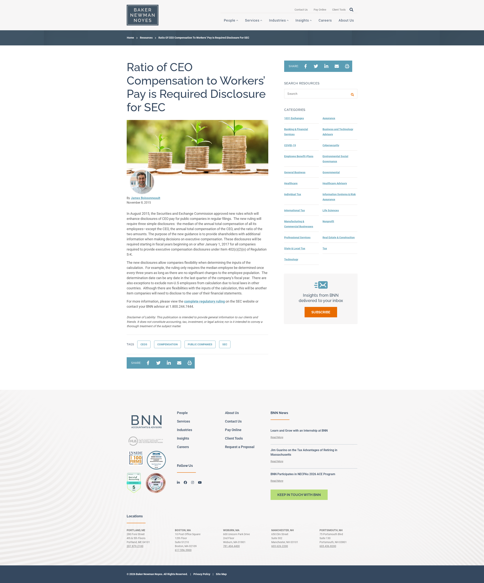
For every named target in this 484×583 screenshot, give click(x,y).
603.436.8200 (328, 546)
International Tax (294, 210)
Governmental (331, 172)
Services (252, 20)
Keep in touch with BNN (299, 495)
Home (130, 37)
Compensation (167, 344)
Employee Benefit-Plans (298, 156)
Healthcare (291, 183)
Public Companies (200, 344)
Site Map (221, 574)
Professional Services (297, 237)
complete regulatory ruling (204, 301)
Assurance (329, 118)
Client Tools (339, 9)
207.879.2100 (135, 546)
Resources (146, 37)
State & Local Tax (294, 248)
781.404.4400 (231, 546)
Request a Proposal (239, 447)
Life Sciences (331, 210)
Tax (325, 248)
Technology (291, 259)
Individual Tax (292, 194)
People (229, 20)
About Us (346, 20)
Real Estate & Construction (339, 237)
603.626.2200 (279, 546)
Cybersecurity (331, 145)
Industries (277, 20)
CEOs (143, 344)
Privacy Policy (201, 574)
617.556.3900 (183, 550)
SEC (224, 344)
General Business (294, 172)
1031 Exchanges (294, 118)
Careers (325, 20)
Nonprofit (328, 221)
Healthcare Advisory (335, 183)
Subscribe (320, 312)
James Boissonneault (145, 198)
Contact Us (301, 9)
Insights (302, 20)
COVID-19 (290, 145)
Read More (277, 437)
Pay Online (320, 9)
